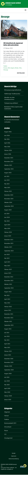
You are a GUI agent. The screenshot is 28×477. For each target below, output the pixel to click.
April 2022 (7, 299)
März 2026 (7, 146)
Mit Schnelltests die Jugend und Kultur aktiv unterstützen (13, 44)
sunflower (12, 467)
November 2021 (8, 318)
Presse (6, 430)
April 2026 (7, 143)
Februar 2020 (8, 396)
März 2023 (7, 265)
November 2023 (8, 243)
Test (21, 68)
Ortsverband (7, 427)
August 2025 (7, 172)
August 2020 (7, 373)
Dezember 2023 (8, 239)
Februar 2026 (8, 150)
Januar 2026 (7, 154)
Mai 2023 (7, 258)
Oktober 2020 (8, 366)
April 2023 (7, 262)
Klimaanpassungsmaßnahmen (12, 90)
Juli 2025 (6, 176)
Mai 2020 (7, 385)
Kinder (17, 68)
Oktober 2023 (8, 247)
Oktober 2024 (8, 202)
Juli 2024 (6, 213)
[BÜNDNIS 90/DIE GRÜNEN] (3, 4)
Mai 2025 (7, 184)
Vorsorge (6, 70)
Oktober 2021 (8, 321)
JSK (9, 68)
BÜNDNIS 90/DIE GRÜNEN (13, 3)
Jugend (12, 68)
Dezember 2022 (8, 277)
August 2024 (7, 210)
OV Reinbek (8, 5)
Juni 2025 (7, 180)
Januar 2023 (7, 273)
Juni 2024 (7, 217)
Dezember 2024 (8, 195)
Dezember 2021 (8, 314)
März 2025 (7, 187)
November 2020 (8, 362)
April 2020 (7, 388)
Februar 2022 (8, 306)
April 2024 (7, 225)
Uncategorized (8, 438)
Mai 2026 (7, 139)
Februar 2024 (8, 232)
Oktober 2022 (8, 284)
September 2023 (9, 251)
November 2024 (8, 199)
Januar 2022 (7, 310)
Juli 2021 (6, 332)
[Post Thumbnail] (14, 29)
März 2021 (7, 347)
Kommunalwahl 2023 (10, 423)
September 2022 (9, 288)
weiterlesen (21, 73)
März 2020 (7, 392)
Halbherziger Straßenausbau (12, 93)
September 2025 (9, 169)
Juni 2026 (7, 135)
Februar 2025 (8, 191)
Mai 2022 (7, 295)
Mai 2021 (7, 340)
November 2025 (8, 161)
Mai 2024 (7, 221)
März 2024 (7, 228)
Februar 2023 (8, 269)
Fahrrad (6, 415)
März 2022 (7, 303)
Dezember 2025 (8, 158)
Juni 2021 (7, 336)
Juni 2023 (7, 254)
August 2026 (7, 132)
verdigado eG (10, 469)
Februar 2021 (8, 351)
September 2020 (9, 370)
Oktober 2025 (8, 165)
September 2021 (9, 325)
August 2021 (7, 329)
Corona (5, 68)
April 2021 (7, 344)
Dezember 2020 (8, 358)
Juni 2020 (7, 381)
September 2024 (9, 206)
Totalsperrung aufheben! (11, 103)
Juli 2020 (6, 377)
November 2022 (8, 280)
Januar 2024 (7, 236)
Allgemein (7, 412)
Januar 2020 (7, 399)
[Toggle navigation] (25, 10)
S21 (5, 434)
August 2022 (7, 292)
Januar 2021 (7, 355)
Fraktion (5, 66)
